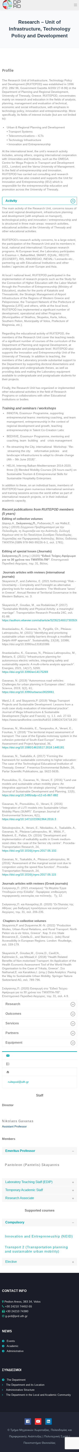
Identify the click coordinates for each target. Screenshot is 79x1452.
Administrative (15, 1351)
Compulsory (14, 1222)
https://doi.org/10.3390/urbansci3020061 (28, 692)
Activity (11, 200)
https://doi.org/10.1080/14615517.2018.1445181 (33, 747)
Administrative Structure (20, 1389)
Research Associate (19, 1198)
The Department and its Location (25, 1384)
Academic (12, 1346)
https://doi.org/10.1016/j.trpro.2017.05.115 (29, 874)
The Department (16, 1379)
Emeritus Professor (20, 1151)
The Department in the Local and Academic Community (38, 1394)
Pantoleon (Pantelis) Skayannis (32, 1165)
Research (12, 1004)
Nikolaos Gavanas (17, 1121)
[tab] (39, 201)
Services (12, 1023)
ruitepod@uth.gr (18, 1081)
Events (11, 1341)
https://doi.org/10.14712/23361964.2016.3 (29, 819)
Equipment (13, 1042)
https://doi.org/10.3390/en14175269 (25, 671)
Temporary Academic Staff (24, 1190)
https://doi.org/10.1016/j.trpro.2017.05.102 (29, 850)
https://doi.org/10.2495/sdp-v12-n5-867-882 (30, 795)
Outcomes (13, 1013)
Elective (11, 1261)
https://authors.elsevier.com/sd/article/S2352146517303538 (40, 620)
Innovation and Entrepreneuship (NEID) (39, 1236)
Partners (12, 1033)
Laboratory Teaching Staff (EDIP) (28, 1182)
